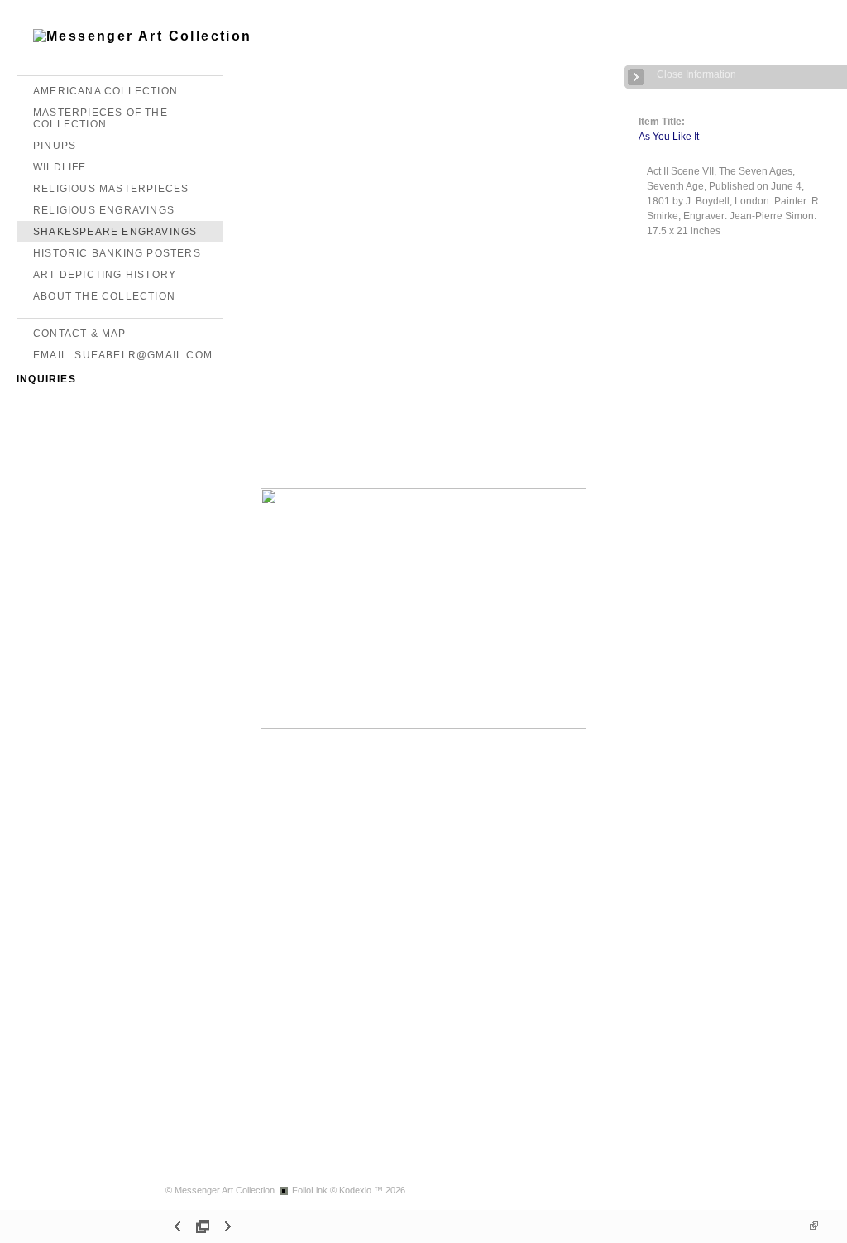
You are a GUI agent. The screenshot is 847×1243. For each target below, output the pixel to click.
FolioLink (310, 1190)
